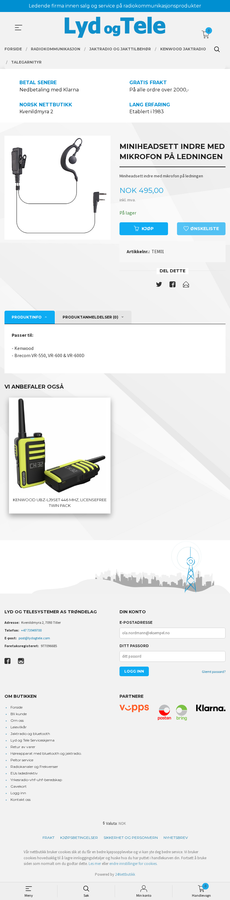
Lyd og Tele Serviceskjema (32, 740)
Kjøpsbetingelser (79, 837)
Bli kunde (18, 714)
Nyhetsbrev (176, 837)
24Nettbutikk (125, 874)
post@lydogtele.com (34, 638)
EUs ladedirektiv (24, 773)
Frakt (49, 837)
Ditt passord (134, 646)
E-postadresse (135, 622)
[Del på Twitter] (159, 285)
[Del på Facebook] (172, 285)
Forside (16, 707)
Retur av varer (22, 747)
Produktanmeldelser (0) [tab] (90, 317)
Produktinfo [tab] (27, 317)
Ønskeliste (204, 228)
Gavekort (18, 786)
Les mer (95, 863)
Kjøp (148, 228)
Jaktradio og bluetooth (30, 733)
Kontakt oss (20, 799)
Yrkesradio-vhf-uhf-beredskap (36, 779)
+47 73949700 (31, 630)
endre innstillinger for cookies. (133, 863)
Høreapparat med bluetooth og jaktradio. (46, 753)
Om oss (17, 720)
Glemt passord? (214, 671)
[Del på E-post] (186, 285)
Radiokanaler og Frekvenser (34, 766)
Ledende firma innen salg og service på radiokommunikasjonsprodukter (115, 6)
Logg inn (18, 793)
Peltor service (21, 760)
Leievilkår (18, 727)
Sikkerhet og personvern (131, 837)
